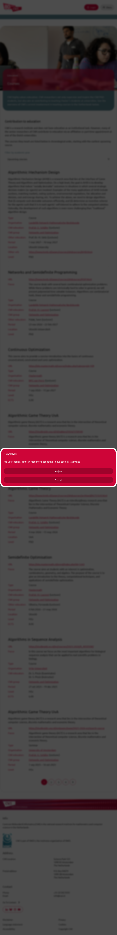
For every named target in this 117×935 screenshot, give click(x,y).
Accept (58, 479)
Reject (58, 471)
